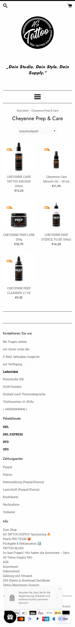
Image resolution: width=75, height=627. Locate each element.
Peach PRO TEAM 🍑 (17, 539)
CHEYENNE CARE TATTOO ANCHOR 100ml (19, 181)
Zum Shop (10, 529)
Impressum (10, 566)
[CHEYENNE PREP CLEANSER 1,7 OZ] (19, 268)
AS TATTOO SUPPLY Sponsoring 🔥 (27, 534)
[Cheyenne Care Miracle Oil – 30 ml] (56, 156)
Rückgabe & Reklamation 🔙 (22, 543)
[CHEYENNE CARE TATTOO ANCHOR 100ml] (19, 156)
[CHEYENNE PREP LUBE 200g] (19, 214)
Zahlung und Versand (17, 576)
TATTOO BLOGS (13, 548)
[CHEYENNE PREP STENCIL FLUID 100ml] (56, 214)
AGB (5, 562)
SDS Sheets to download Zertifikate (26, 580)
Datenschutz (11, 571)
